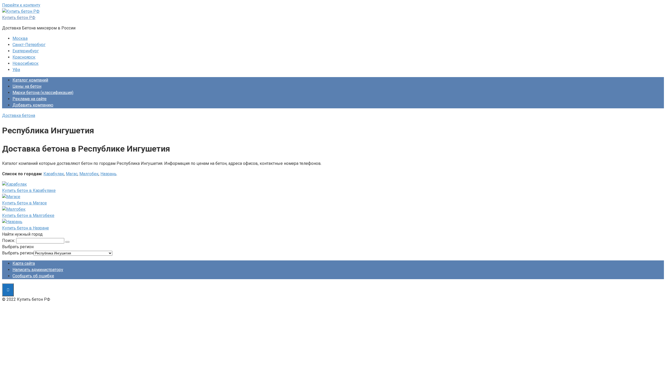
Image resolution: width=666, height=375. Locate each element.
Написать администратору (37, 269)
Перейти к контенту (21, 5)
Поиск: (8, 240)
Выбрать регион (18, 253)
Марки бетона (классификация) (42, 92)
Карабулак (53, 173)
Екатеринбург (25, 50)
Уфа (16, 69)
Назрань (108, 173)
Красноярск (23, 57)
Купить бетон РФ (18, 17)
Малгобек (89, 173)
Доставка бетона (18, 115)
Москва (20, 38)
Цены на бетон (26, 86)
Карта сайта (23, 263)
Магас (72, 173)
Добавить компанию (32, 105)
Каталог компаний (30, 80)
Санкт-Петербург (29, 44)
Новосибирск (25, 63)
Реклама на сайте (29, 98)
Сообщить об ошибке (33, 275)
